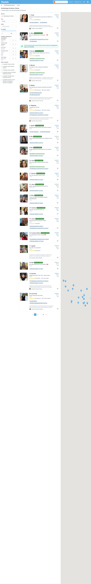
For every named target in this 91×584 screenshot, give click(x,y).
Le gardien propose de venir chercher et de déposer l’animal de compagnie (9, 81)
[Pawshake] (5, 2)
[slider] (1, 30)
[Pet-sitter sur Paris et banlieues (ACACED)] (39, 72)
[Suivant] (46, 314)
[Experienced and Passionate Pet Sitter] (39, 223)
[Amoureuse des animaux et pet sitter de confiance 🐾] (39, 21)
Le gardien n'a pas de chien (8, 64)
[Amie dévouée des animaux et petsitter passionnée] (39, 92)
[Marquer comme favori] (57, 28)
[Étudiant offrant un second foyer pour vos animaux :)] (39, 152)
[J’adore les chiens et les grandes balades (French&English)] (39, 199)
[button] (84, 299)
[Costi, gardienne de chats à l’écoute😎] (39, 237)
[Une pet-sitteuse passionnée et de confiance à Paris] (39, 140)
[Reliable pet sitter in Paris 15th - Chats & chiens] (39, 281)
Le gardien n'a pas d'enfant (8, 70)
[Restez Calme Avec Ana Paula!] (39, 301)
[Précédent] (32, 314)
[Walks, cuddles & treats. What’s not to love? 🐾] (39, 55)
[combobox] (9, 16)
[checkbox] (1, 64)
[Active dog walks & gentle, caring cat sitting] (39, 164)
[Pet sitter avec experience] (39, 252)
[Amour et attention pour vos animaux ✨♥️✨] (39, 37)
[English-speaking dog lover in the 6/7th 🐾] (39, 187)
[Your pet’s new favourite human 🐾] (39, 211)
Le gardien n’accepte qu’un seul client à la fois (8, 76)
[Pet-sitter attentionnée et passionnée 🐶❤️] (39, 266)
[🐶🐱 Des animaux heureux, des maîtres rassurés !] (39, 129)
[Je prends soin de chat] (39, 113)
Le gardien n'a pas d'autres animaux (8, 67)
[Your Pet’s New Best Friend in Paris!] (39, 176)
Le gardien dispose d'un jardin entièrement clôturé (9, 73)
